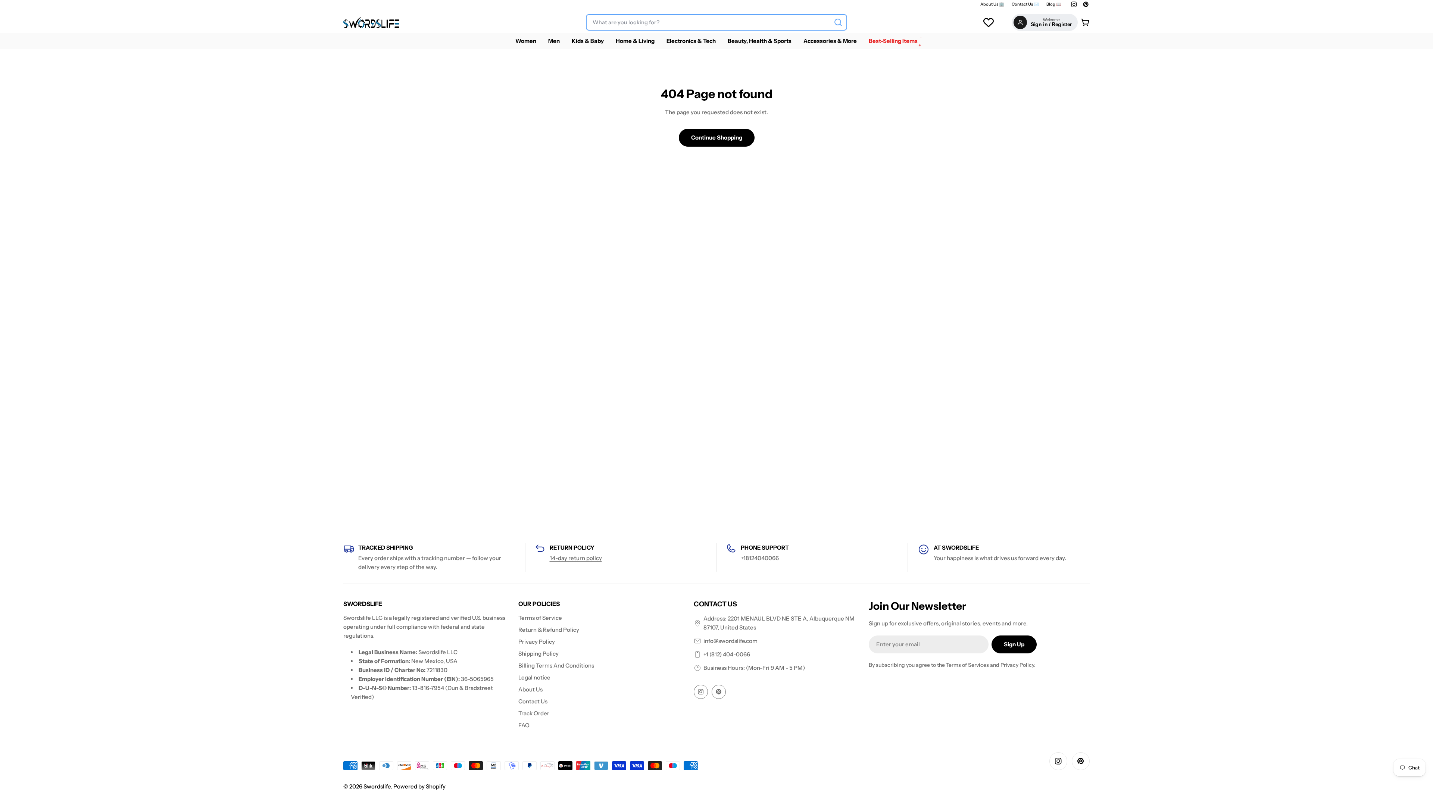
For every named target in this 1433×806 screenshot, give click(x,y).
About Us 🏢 (992, 4)
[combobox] (716, 22)
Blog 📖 (1053, 4)
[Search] (838, 22)
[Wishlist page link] (988, 22)
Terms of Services (967, 665)
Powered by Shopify (419, 786)
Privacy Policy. (1018, 665)
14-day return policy (576, 558)
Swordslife (377, 786)
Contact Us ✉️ (1025, 4)
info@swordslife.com (730, 640)
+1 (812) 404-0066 (726, 654)
